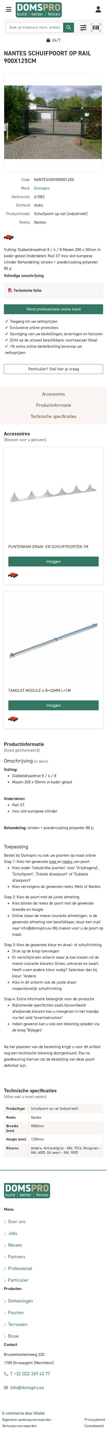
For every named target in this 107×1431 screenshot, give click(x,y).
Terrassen (17, 1324)
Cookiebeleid (94, 1425)
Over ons (16, 1222)
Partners (16, 1257)
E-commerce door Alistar (23, 1413)
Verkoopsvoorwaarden (19, 1425)
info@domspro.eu (27, 1387)
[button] (8, 10)
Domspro (42, 188)
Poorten (16, 1313)
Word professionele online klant (53, 309)
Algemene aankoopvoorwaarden (26, 1419)
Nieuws (15, 1245)
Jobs (12, 1233)
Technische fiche (28, 290)
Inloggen (53, 561)
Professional (20, 1268)
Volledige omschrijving (24, 275)
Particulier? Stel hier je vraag (53, 369)
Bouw (13, 1336)
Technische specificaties (53, 416)
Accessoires (53, 394)
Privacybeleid (94, 1419)
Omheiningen (20, 1301)
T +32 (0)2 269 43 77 (30, 1374)
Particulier (18, 1280)
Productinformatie (53, 405)
